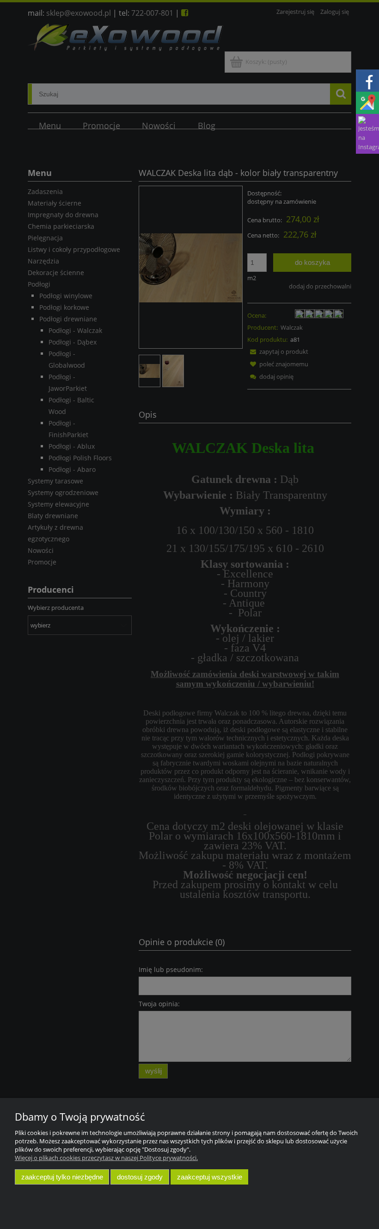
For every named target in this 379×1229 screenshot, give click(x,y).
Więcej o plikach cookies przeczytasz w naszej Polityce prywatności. (106, 1158)
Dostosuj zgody (140, 1177)
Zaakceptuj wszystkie (209, 1177)
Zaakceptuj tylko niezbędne (62, 1177)
